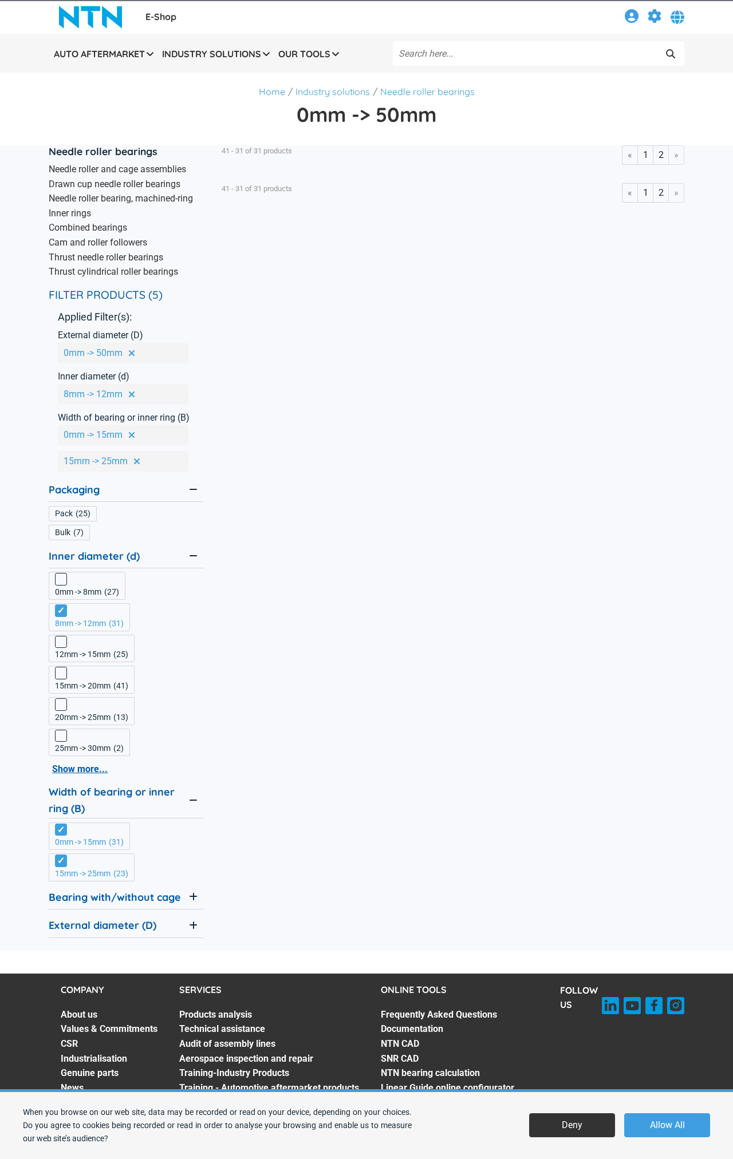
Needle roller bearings (427, 91)
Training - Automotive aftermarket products (269, 1087)
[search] (670, 53)
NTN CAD (400, 1043)
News (72, 1087)
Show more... (80, 769)
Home (272, 91)
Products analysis (215, 1014)
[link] (632, 18)
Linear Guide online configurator (447, 1087)
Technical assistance (222, 1028)
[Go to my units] (654, 18)
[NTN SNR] (90, 17)
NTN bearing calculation (430, 1072)
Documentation (412, 1028)
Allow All (667, 1125)
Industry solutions (332, 91)
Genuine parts (90, 1072)
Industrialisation (94, 1058)
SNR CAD (400, 1058)
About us (79, 1014)
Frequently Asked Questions (439, 1014)
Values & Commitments (109, 1028)
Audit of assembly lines (227, 1043)
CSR (69, 1043)
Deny (572, 1125)
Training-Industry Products (234, 1072)
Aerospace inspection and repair (246, 1058)
